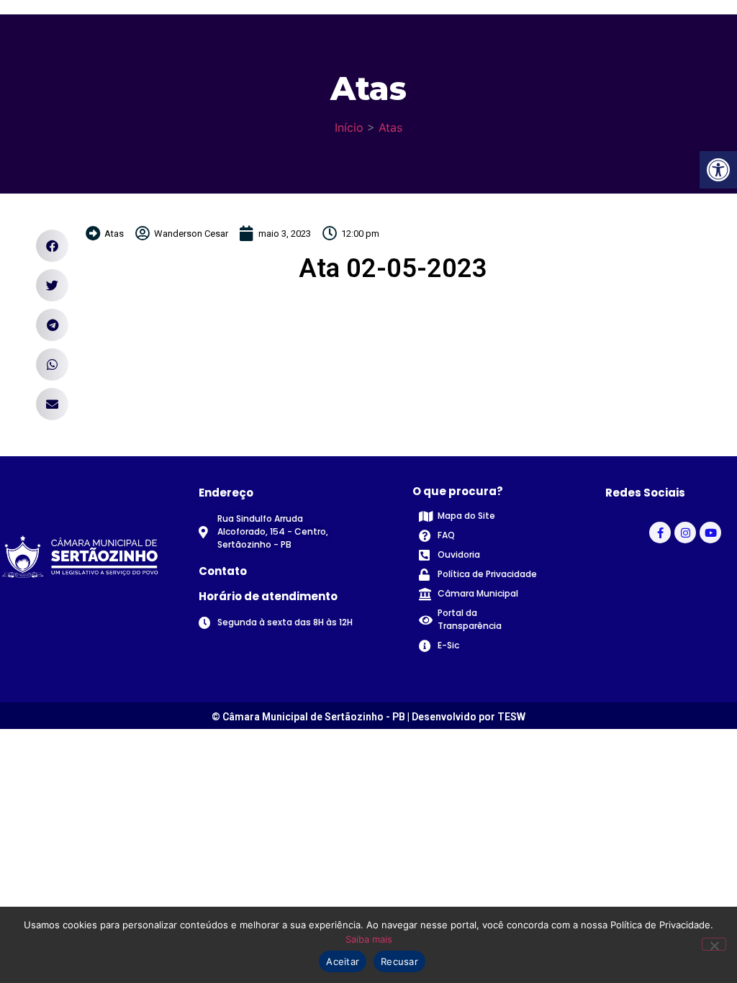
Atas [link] (390, 127)
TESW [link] (511, 716)
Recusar (399, 961)
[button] (52, 246)
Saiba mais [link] (368, 939)
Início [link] (349, 127)
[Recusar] (714, 944)
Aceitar (342, 961)
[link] (718, 170)
